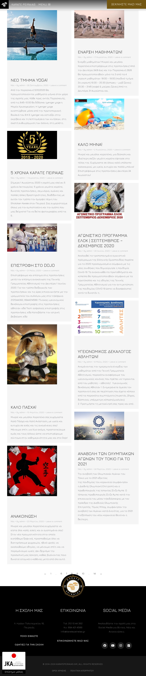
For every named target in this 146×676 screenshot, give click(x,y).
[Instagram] (120, 645)
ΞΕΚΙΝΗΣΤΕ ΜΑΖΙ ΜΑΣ (126, 4)
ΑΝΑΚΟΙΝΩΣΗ (24, 516)
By (21, 85)
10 (83, 573)
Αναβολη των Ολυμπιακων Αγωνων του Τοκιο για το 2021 (106, 458)
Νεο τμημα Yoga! (29, 80)
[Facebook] (105, 645)
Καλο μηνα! (90, 144)
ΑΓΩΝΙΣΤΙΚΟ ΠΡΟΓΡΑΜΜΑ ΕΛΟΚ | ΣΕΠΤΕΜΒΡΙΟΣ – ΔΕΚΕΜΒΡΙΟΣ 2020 (102, 240)
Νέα (12, 85)
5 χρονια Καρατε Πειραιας (37, 172)
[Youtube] (113, 645)
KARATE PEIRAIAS (24, 4)
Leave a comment (58, 85)
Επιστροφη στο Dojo (33, 265)
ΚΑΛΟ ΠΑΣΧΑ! (23, 407)
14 (95, 573)
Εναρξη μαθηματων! (100, 51)
